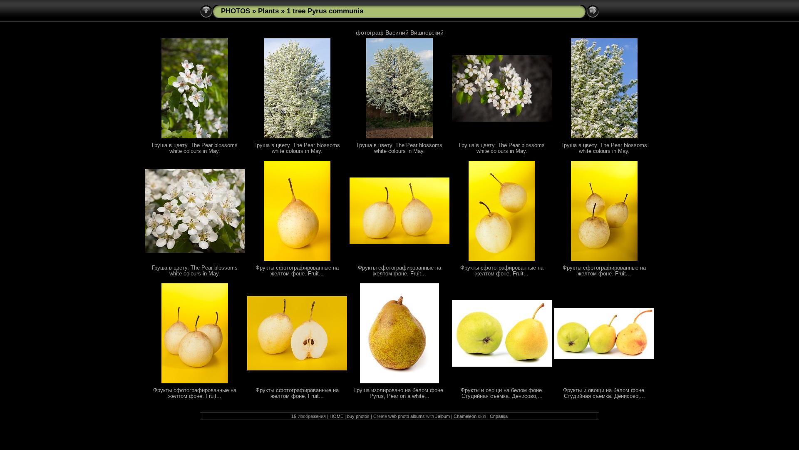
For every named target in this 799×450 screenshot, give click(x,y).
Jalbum (442, 416)
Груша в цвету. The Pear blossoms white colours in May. (195, 148)
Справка (499, 416)
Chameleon (465, 416)
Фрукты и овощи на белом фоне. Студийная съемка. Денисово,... (502, 393)
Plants (268, 11)
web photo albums (406, 416)
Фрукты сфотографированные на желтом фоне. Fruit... (297, 271)
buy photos (358, 416)
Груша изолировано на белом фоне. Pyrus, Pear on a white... (399, 393)
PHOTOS (235, 11)
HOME (336, 416)
